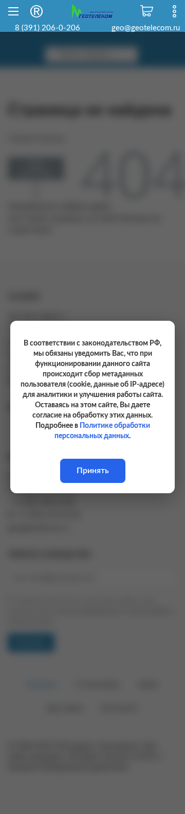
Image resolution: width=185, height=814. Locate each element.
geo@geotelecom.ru (146, 28)
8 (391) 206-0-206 (47, 28)
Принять (93, 470)
